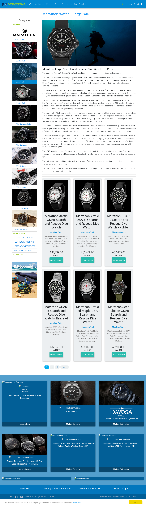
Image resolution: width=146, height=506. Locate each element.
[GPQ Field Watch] (24, 218)
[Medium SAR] (24, 92)
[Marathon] (24, 32)
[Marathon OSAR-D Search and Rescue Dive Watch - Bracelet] (56, 287)
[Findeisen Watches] (73, 393)
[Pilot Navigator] (24, 134)
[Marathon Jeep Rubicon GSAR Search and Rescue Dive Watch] (119, 287)
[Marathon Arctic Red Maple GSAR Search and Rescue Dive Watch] (87, 287)
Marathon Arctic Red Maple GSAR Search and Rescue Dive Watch (88, 314)
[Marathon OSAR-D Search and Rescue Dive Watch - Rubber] (119, 196)
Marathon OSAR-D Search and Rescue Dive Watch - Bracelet (56, 312)
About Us (24, 488)
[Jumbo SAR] (24, 50)
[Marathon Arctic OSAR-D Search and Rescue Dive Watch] (87, 196)
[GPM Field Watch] (24, 197)
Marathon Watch (56, 232)
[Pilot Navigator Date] (24, 113)
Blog (75, 4)
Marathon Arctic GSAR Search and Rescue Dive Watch (56, 221)
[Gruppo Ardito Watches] (12, 382)
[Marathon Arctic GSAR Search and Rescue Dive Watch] (56, 196)
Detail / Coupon (56, 260)
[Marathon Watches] (107, 435)
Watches (50, 4)
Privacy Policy (118, 497)
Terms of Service (105, 497)
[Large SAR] (24, 71)
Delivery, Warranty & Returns (57, 488)
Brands (41, 4)
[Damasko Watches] (59, 435)
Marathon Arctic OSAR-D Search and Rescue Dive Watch (87, 221)
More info (77, 502)
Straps (58, 4)
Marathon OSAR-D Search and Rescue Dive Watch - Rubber (119, 221)
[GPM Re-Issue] (24, 155)
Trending (82, 4)
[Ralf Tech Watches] (24, 444)
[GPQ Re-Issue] (24, 176)
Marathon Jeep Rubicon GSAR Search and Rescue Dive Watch (118, 314)
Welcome (33, 4)
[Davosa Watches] (121, 393)
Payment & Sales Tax (89, 488)
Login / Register (134, 4)
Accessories (67, 4)
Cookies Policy (130, 497)
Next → (64, 367)
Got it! (135, 502)
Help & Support (122, 488)
